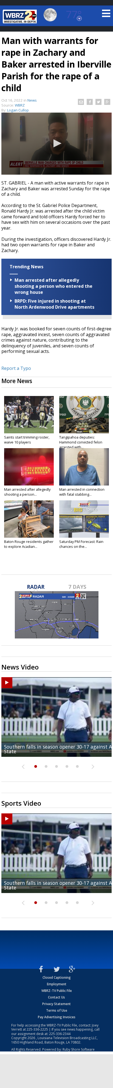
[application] (56, 144)
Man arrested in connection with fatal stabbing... (81, 492)
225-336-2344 (59, 1033)
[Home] (20, 16)
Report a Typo (16, 368)
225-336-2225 (37, 1029)
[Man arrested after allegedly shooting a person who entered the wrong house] (29, 467)
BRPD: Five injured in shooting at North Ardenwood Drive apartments (54, 304)
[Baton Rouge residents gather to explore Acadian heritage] (29, 519)
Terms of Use (56, 1010)
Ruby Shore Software (79, 1049)
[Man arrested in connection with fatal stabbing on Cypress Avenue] (84, 467)
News (32, 100)
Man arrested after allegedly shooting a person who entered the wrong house (53, 286)
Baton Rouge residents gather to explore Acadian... (28, 544)
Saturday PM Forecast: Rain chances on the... (81, 544)
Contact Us (56, 997)
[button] (56, 143)
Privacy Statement (56, 1003)
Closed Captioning (57, 977)
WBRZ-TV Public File (56, 990)
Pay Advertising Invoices (56, 1017)
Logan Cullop (18, 110)
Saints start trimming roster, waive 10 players (26, 440)
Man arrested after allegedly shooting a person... (27, 492)
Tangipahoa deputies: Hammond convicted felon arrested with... (80, 442)
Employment (56, 984)
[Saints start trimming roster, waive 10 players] (29, 414)
